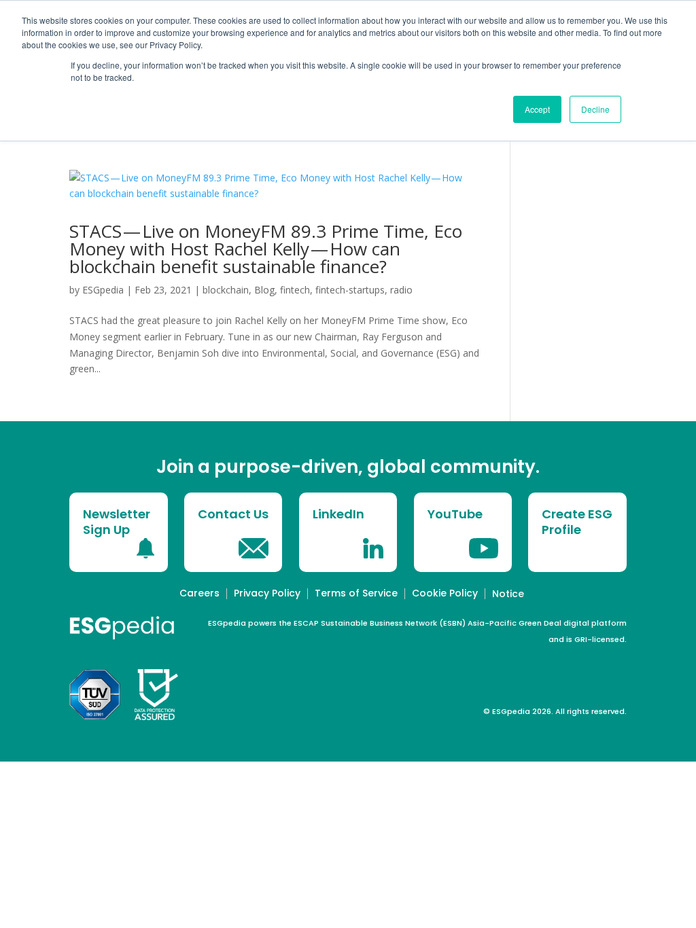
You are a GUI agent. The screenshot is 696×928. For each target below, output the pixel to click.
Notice (508, 594)
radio (401, 289)
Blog (264, 289)
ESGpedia (103, 289)
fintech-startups (350, 289)
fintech (295, 289)
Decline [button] (595, 109)
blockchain (226, 289)
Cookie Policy (445, 593)
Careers (199, 593)
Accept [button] (537, 109)
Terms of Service (356, 593)
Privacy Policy (267, 593)
